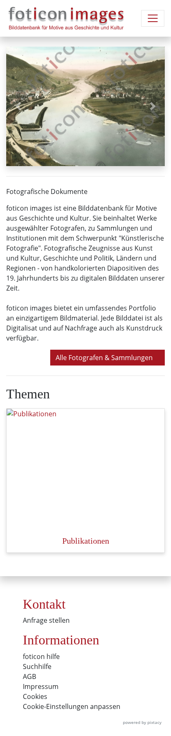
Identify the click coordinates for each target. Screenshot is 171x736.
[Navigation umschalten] (152, 18)
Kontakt (44, 604)
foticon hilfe (41, 656)
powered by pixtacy (142, 722)
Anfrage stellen (46, 620)
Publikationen (85, 540)
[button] (18, 106)
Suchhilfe (37, 666)
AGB (29, 676)
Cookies (35, 696)
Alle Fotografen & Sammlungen (105, 357)
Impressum (41, 686)
